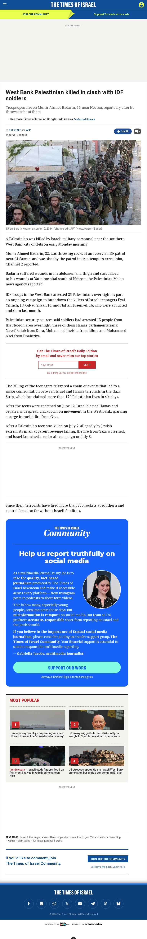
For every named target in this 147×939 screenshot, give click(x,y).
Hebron (102, 837)
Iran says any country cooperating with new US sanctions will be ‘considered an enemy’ (37, 735)
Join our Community (35, 14)
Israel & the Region (30, 837)
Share (125, 131)
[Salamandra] (93, 924)
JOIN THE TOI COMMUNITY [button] (108, 859)
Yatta (93, 837)
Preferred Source (84, 119)
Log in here (119, 866)
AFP (28, 130)
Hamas (12, 840)
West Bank (50, 837)
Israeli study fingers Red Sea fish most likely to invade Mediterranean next (37, 772)
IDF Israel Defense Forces (47, 840)
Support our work (67, 667)
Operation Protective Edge (73, 837)
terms (83, 373)
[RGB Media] (65, 924)
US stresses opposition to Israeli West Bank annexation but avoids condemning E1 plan (96, 771)
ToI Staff (15, 130)
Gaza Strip (115, 837)
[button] (141, 4)
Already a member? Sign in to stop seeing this (67, 676)
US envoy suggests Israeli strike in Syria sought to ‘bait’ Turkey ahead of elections (94, 735)
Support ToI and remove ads (111, 14)
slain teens (24, 840)
